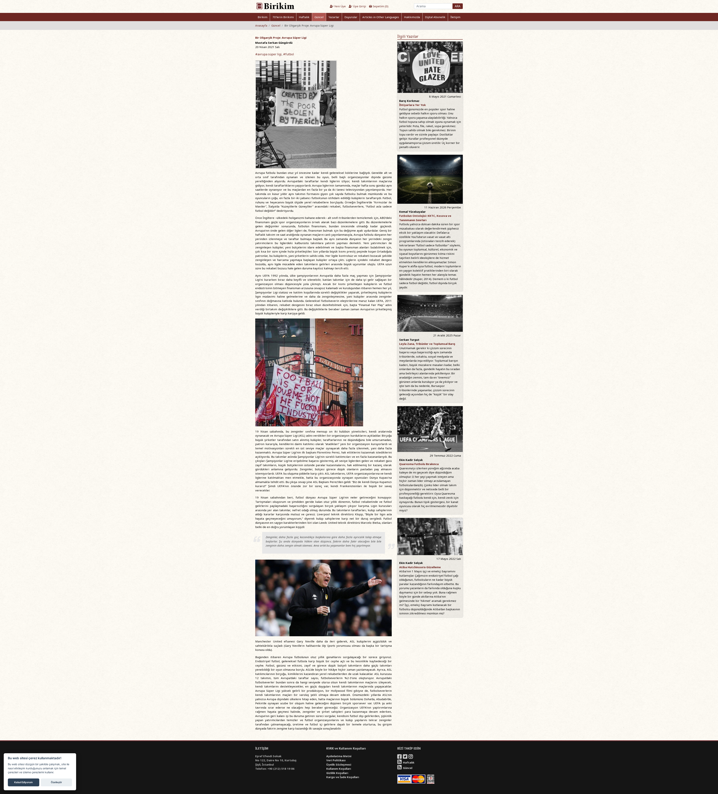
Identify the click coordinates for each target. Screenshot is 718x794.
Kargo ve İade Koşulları (342, 777)
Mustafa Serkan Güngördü (273, 42)
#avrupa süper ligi (268, 54)
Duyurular (350, 17)
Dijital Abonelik (435, 17)
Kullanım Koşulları (338, 768)
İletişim (455, 17)
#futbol (288, 54)
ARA (457, 6)
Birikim (262, 17)
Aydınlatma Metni (338, 756)
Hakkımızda (412, 17)
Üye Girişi (359, 6)
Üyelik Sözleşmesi (338, 764)
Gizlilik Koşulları (337, 773)
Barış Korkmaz (409, 101)
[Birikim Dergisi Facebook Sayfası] (399, 757)
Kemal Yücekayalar (412, 211)
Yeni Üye (339, 6)
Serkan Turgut (409, 339)
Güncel (318, 17)
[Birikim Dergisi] (275, 6)
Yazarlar (334, 17)
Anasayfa (261, 25)
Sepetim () (380, 6)
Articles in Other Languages (380, 17)
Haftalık (304, 17)
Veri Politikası (336, 760)
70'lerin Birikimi (283, 17)
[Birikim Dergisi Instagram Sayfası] (411, 757)
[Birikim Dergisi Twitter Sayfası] (405, 757)
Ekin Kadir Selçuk (411, 460)
